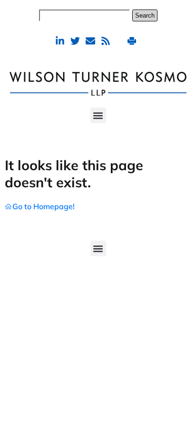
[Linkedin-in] (60, 41)
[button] (98, 115)
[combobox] (84, 15)
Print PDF (133, 41)
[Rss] (105, 41)
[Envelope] (90, 41)
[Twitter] (75, 41)
